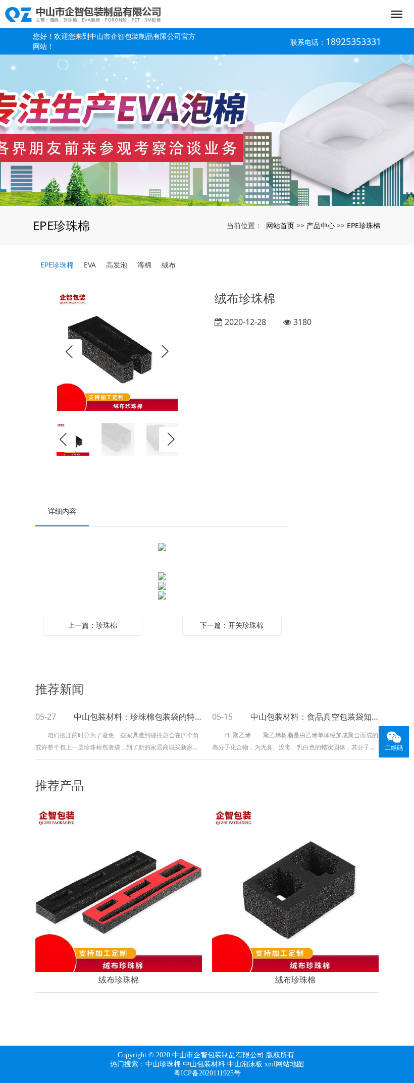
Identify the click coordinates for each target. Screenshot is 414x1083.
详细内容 (62, 511)
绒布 (169, 264)
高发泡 (116, 264)
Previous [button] (69, 351)
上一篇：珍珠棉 (92, 625)
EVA (90, 264)
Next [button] (165, 351)
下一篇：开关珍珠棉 (232, 625)
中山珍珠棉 (163, 1064)
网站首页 (280, 225)
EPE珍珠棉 (363, 225)
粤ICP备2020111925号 (207, 1073)
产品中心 (320, 225)
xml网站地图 (284, 1064)
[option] (117, 351)
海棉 (144, 264)
